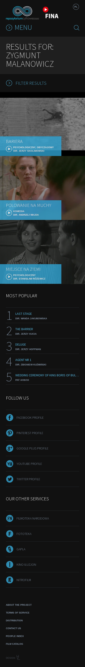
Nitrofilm (24, 580)
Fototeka (24, 534)
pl (75, 6)
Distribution (14, 620)
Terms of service (18, 612)
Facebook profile (30, 417)
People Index (15, 636)
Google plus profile (32, 448)
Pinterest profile (30, 433)
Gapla (21, 549)
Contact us (13, 628)
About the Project (19, 605)
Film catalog (14, 644)
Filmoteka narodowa (33, 518)
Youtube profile (29, 464)
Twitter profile (28, 479)
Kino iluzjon (26, 564)
